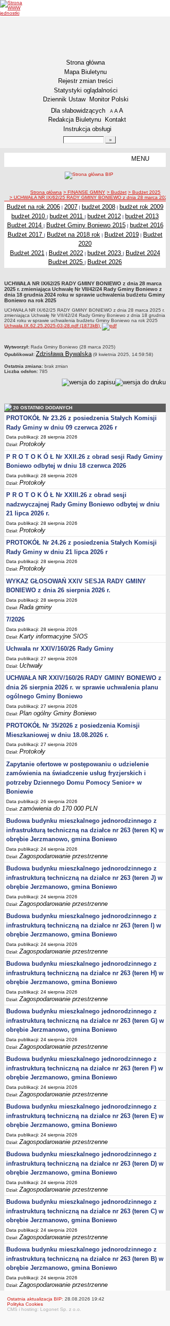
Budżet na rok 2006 (33, 206)
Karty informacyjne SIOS (53, 636)
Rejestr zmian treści (85, 80)
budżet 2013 (142, 216)
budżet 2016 (146, 225)
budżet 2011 (67, 216)
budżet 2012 (104, 216)
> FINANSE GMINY (84, 192)
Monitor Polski (108, 99)
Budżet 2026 (104, 261)
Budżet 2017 (26, 234)
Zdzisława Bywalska (64, 353)
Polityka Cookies (25, 1304)
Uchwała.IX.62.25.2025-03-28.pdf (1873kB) (52, 325)
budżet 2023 (105, 253)
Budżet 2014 (25, 225)
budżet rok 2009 (141, 206)
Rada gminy (35, 607)
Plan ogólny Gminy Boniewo (57, 713)
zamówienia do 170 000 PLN (58, 808)
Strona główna (85, 62)
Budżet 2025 (66, 261)
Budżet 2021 (27, 253)
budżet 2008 (98, 206)
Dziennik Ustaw (64, 99)
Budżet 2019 (121, 234)
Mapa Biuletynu (85, 71)
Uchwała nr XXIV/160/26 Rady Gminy (59, 648)
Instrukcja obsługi (87, 129)
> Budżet (117, 192)
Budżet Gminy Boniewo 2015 (86, 225)
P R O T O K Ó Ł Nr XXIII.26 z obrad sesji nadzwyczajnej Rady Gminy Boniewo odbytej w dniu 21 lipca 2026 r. (83, 504)
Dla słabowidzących (78, 110)
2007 (70, 206)
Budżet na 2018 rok (73, 234)
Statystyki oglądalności (86, 90)
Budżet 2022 (66, 253)
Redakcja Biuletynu (74, 119)
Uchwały (30, 665)
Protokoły (32, 444)
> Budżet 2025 (144, 192)
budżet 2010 (29, 216)
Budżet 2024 (143, 253)
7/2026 (15, 619)
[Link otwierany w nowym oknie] (17, 8)
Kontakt (115, 119)
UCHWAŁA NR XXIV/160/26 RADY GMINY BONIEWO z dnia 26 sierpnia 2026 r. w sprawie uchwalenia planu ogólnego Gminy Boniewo (84, 687)
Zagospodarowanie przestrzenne (63, 856)
